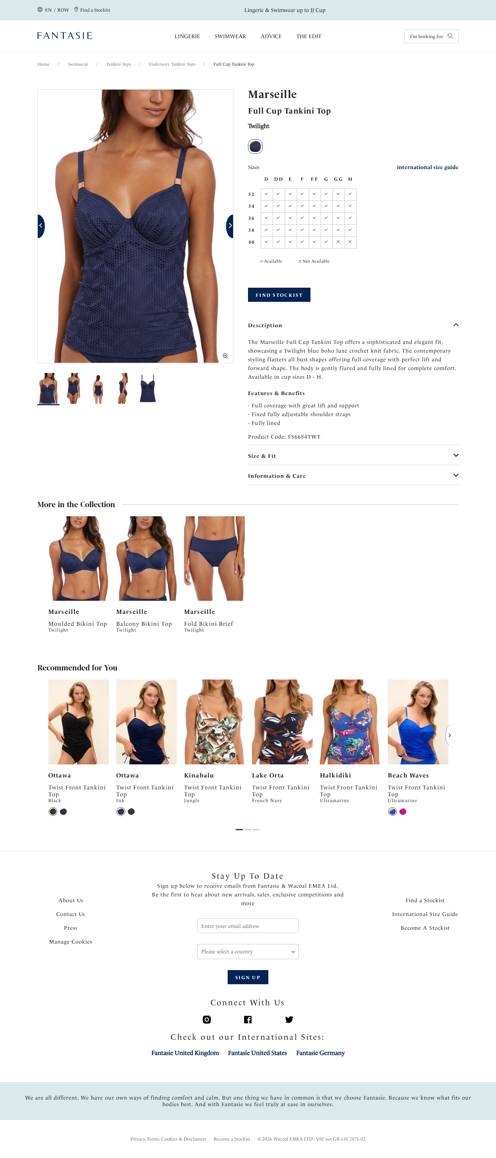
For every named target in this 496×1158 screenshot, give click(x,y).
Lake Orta (268, 775)
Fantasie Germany (320, 1052)
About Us (70, 900)
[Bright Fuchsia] (402, 811)
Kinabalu (199, 775)
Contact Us (70, 914)
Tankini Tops (118, 64)
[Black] (53, 811)
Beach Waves (408, 775)
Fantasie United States (257, 1052)
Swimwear (230, 36)
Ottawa (59, 775)
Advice (271, 36)
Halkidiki (335, 775)
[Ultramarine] (392, 811)
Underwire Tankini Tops (172, 64)
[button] (41, 226)
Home (43, 64)
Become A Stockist (425, 928)
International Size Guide (425, 914)
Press (70, 928)
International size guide (428, 167)
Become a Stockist (232, 1139)
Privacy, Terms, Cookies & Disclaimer (168, 1139)
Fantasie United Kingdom (185, 1052)
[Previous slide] (53, 558)
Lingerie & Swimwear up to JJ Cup (284, 10)
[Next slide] (103, 558)
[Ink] (63, 811)
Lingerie (187, 36)
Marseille (64, 611)
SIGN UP (248, 977)
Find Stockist (279, 295)
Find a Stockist (425, 900)
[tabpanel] (78, 575)
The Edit (308, 36)
